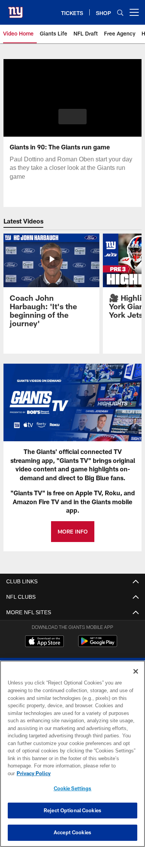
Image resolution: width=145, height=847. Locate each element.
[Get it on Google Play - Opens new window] (98, 644)
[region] (72, 757)
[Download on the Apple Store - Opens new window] (44, 642)
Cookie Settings (73, 788)
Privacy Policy (93, 773)
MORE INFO (73, 531)
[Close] (135, 679)
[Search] (120, 12)
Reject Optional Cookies (72, 810)
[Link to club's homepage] (15, 9)
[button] (72, 116)
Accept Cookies (72, 832)
